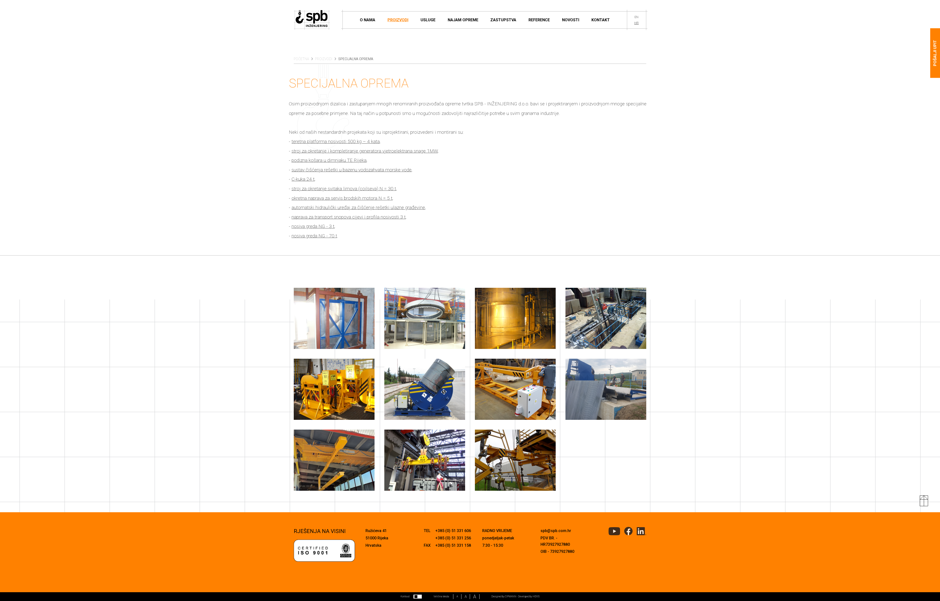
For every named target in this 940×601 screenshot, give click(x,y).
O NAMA (367, 20)
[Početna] (312, 20)
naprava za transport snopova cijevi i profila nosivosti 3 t (349, 217)
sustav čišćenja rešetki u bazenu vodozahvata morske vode (351, 170)
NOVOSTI (570, 20)
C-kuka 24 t (303, 179)
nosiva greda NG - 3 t (313, 226)
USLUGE (428, 20)
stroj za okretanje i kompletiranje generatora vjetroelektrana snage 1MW (365, 151)
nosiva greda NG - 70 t (314, 236)
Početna (301, 59)
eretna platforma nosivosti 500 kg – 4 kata (336, 141)
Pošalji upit (935, 53)
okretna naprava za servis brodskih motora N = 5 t (342, 198)
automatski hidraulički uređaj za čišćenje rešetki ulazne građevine (358, 207)
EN (636, 17)
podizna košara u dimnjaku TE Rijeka (329, 160)
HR (636, 23)
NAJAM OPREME (463, 20)
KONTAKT (600, 20)
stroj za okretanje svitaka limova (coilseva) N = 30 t (344, 188)
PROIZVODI (398, 20)
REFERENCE (539, 20)
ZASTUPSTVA (503, 20)
